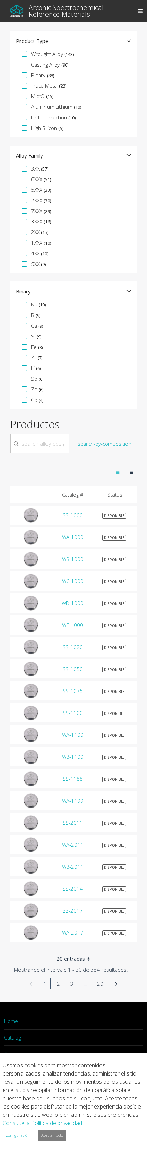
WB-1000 (72, 559)
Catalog (12, 1037)
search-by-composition (104, 443)
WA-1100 (72, 734)
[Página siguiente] (116, 983)
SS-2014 (73, 888)
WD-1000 (72, 603)
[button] (73, 40)
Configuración (18, 1135)
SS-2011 (73, 822)
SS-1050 (73, 668)
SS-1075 (73, 690)
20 (102, 984)
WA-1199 (72, 800)
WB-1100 (72, 756)
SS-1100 (73, 712)
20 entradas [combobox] (70, 958)
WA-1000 (72, 537)
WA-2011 (72, 844)
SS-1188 (73, 778)
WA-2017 (72, 932)
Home (11, 1021)
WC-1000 (72, 581)
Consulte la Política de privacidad (42, 1123)
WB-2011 (72, 866)
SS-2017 (73, 910)
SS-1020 (73, 646)
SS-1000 (73, 515)
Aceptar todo (52, 1135)
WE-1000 (72, 625)
